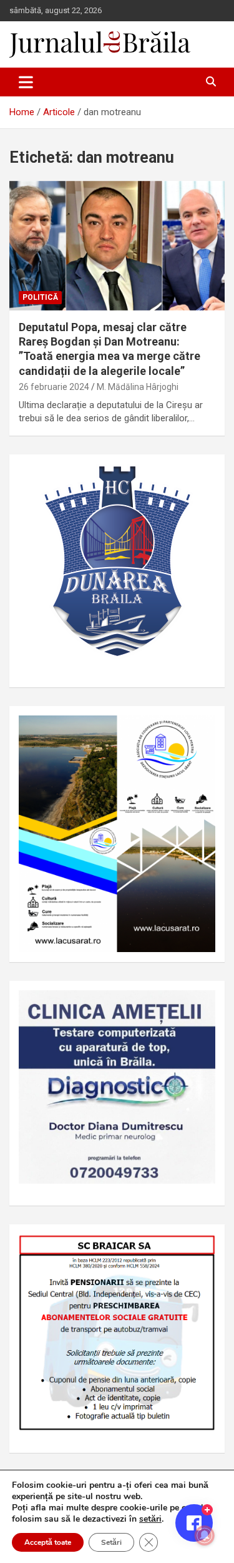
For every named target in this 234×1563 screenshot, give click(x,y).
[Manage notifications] (205, 1535)
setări (150, 1519)
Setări (111, 1542)
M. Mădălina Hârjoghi (137, 387)
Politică (40, 297)
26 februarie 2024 (54, 387)
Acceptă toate (47, 1542)
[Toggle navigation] (25, 82)
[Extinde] (199, 1006)
